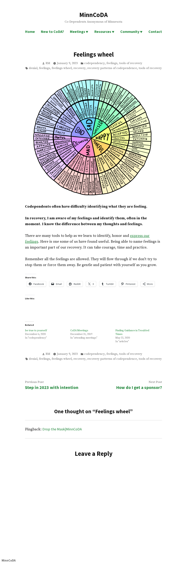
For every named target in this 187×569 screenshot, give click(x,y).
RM (48, 63)
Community (129, 31)
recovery (79, 68)
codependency (94, 63)
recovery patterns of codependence (112, 68)
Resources (102, 31)
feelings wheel (62, 68)
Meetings (77, 31)
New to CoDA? (52, 31)
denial (33, 68)
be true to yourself (36, 330)
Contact (155, 31)
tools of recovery (130, 63)
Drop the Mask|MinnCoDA (62, 429)
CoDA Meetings (79, 330)
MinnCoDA (93, 15)
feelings (111, 63)
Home (30, 31)
